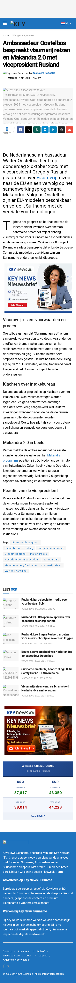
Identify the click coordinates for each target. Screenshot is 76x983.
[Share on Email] (69, 129)
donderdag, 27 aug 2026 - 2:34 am (38, 626)
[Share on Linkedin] (53, 129)
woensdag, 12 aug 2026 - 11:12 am (38, 661)
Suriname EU (51, 559)
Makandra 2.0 (38, 554)
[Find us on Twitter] (8, 966)
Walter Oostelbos (16, 571)
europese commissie (51, 548)
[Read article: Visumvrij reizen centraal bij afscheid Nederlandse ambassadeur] (11, 690)
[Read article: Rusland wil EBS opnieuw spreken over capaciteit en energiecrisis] (11, 621)
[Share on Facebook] (20, 129)
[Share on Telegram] (45, 129)
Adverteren (24, 951)
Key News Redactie (44, 72)
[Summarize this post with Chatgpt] (61, 129)
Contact (7, 951)
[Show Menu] (5, 23)
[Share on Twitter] (28, 129)
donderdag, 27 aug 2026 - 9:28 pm (38, 609)
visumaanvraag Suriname (21, 565)
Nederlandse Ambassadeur (22, 559)
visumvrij (46, 177)
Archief (40, 951)
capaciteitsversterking (19, 548)
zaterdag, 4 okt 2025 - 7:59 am (24, 77)
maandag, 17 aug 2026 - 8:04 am (37, 644)
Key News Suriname (22, 974)
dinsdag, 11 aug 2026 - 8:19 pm (36, 678)
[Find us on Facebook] (4, 966)
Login (29, 955)
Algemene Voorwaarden (16, 959)
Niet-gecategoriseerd (23, 35)
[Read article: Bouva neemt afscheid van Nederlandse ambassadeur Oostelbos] (11, 655)
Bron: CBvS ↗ (38, 816)
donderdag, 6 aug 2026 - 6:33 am (37, 696)
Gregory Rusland (15, 554)
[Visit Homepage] (25, 23)
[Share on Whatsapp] (37, 129)
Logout (43, 955)
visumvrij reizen (51, 565)
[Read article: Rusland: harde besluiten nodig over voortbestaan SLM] (11, 603)
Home (6, 35)
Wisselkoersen (11, 955)
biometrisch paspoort (25, 542)
